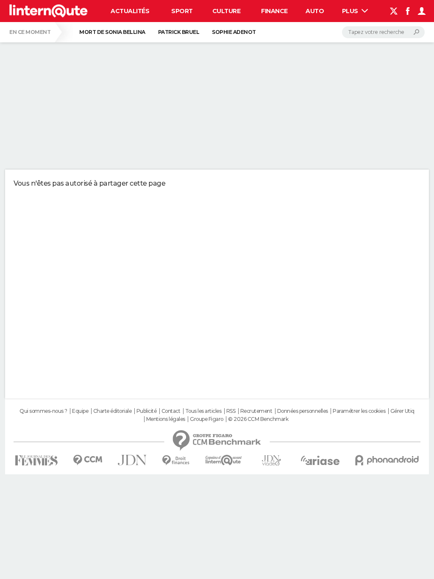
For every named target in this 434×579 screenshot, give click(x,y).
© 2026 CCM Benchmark (258, 419)
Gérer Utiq (402, 411)
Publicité (146, 411)
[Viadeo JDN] (271, 460)
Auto (315, 11)
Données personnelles (302, 411)
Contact (171, 411)
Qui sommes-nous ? (43, 411)
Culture (226, 11)
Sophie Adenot (234, 32)
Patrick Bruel (179, 32)
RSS (231, 411)
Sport (182, 11)
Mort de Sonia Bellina (112, 32)
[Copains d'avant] (223, 460)
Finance (274, 11)
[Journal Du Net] (132, 460)
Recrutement (256, 411)
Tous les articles (203, 411)
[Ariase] (320, 460)
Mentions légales (165, 419)
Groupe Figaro (206, 419)
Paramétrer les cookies (359, 411)
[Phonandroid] (387, 460)
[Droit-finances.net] (176, 460)
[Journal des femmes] (36, 460)
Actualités (130, 11)
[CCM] (87, 460)
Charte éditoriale (112, 411)
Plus (351, 11)
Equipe (80, 411)
